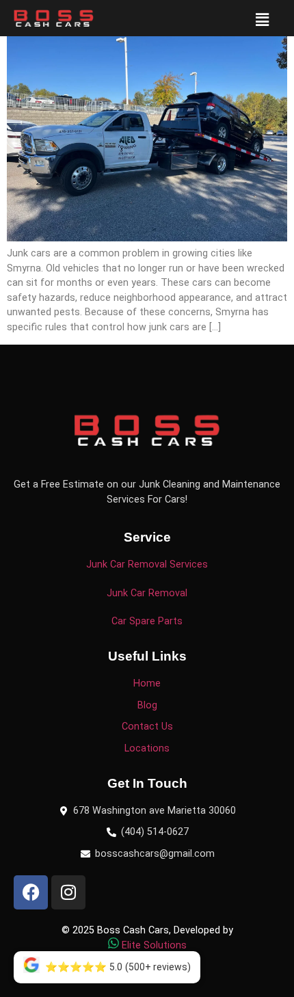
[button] (262, 20)
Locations (147, 748)
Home (147, 683)
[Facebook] (31, 892)
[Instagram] (68, 892)
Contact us (147, 726)
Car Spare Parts (147, 621)
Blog (147, 705)
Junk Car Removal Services (147, 564)
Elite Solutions (154, 945)
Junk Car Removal (147, 593)
